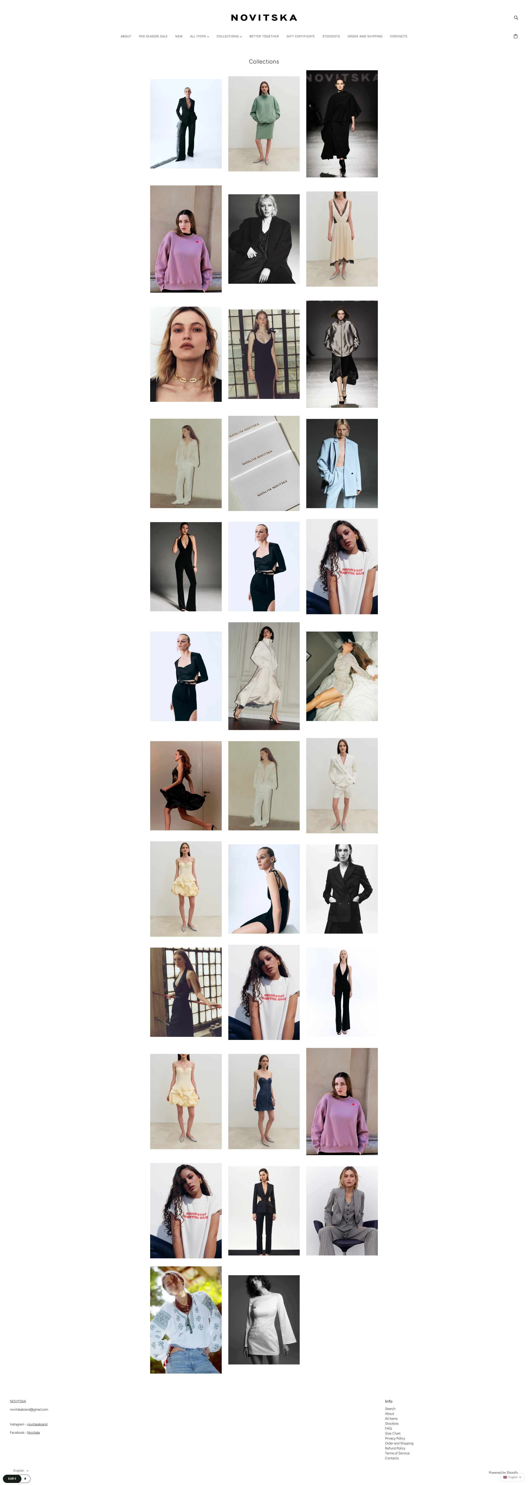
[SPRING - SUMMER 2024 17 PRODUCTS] (186, 1036)
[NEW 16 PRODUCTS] (342, 613)
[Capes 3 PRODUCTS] (342, 176)
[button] (512, 1477)
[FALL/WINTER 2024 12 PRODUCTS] (186, 507)
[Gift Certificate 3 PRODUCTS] (264, 510)
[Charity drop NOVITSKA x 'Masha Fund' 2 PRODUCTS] (186, 291)
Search (390, 1409)
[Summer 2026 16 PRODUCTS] (264, 1148)
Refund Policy (395, 1448)
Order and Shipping (399, 1443)
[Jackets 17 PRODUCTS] (342, 507)
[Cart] (516, 36)
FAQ (388, 1428)
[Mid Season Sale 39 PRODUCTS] (264, 610)
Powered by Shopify (503, 1472)
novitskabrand (37, 1424)
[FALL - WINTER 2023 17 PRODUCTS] (264, 398)
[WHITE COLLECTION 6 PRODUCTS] (264, 1363)
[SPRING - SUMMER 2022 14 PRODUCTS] (264, 932)
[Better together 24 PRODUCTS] (186, 167)
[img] (516, 17)
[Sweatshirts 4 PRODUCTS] (342, 1154)
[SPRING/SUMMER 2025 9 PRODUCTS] (342, 1036)
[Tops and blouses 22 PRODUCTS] (186, 1257)
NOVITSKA (18, 1401)
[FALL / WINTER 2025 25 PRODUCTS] (342, 407)
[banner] (264, 17)
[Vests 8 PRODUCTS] (342, 1254)
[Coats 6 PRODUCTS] (264, 283)
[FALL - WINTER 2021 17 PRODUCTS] (186, 401)
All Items (391, 1419)
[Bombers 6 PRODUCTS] (264, 170)
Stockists (391, 1423)
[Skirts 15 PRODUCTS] (186, 936)
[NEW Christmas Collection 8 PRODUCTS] (186, 720)
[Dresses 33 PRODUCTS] (342, 285)
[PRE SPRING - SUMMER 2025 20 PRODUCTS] (264, 829)
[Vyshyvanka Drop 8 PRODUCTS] (186, 1372)
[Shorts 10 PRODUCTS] (342, 832)
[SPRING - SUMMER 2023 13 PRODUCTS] (342, 932)
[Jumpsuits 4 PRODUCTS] (186, 610)
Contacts (392, 1458)
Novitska (33, 1433)
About (389, 1414)
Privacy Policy (395, 1438)
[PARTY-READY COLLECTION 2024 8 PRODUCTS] (186, 829)
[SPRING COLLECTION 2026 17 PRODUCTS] (264, 1039)
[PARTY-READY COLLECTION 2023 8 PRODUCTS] (342, 720)
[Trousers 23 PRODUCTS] (264, 1254)
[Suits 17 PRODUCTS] (186, 1148)
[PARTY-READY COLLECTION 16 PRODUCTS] (264, 729)
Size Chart (393, 1433)
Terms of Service (397, 1453)
